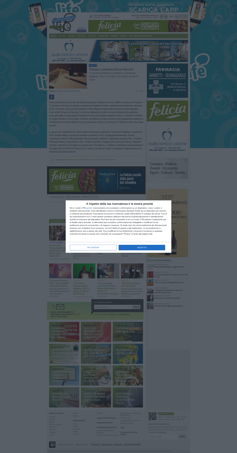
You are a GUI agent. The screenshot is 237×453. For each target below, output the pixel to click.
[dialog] (118, 226)
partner (89, 208)
